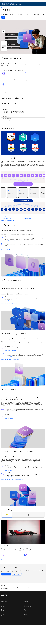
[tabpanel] (23, 539)
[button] (43, 1)
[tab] (6, 514)
